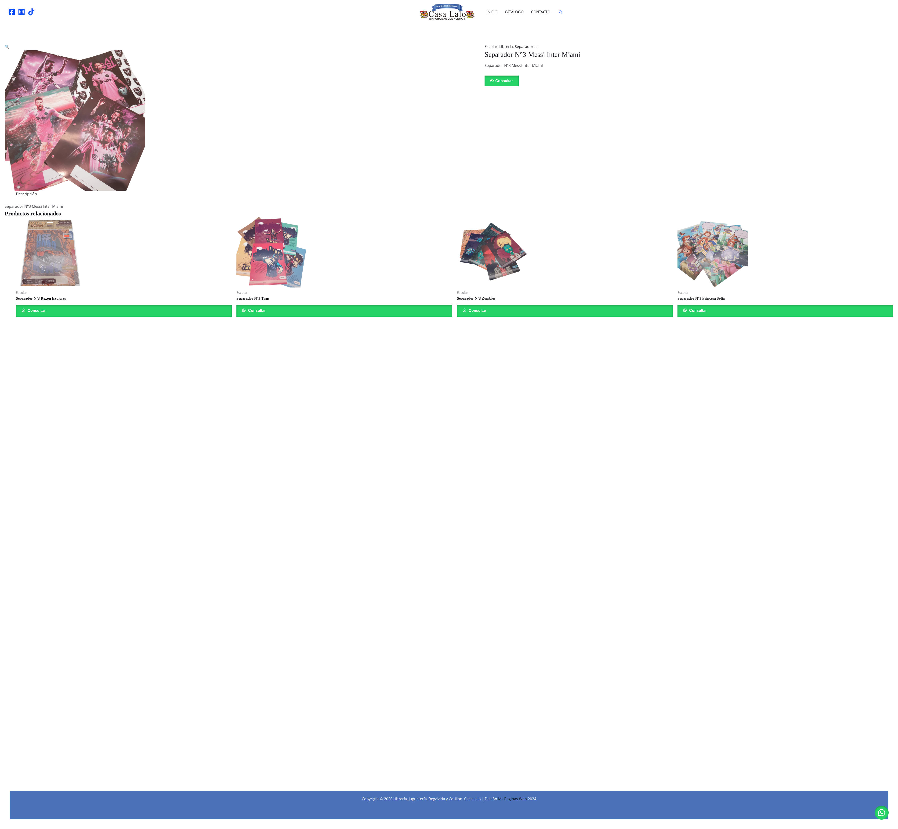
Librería (506, 46)
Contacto (540, 12)
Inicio (492, 12)
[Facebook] (11, 11)
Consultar (504, 81)
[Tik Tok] (31, 11)
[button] (561, 12)
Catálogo (514, 12)
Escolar (491, 46)
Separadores (526, 46)
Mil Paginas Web (512, 798)
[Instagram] (21, 11)
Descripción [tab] (26, 193)
